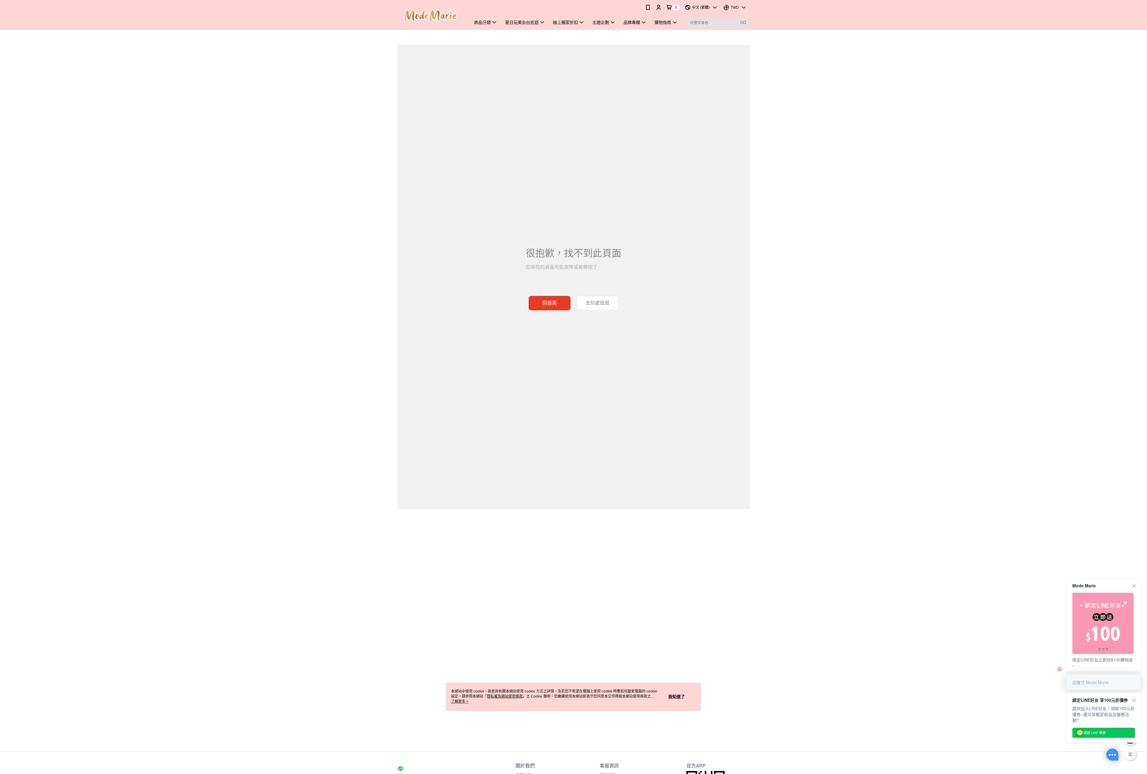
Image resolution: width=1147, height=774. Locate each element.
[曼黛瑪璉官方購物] (430, 15)
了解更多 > (459, 701)
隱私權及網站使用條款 (505, 696)
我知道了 (676, 696)
